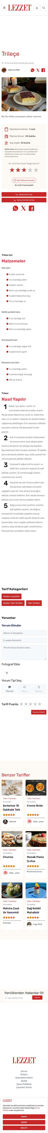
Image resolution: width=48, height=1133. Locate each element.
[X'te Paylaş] (38, 70)
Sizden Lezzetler (11, 596)
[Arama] (43, 7)
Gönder (37, 997)
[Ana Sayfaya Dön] (24, 1060)
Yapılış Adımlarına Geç (25, 200)
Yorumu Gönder (39, 712)
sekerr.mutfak (13, 70)
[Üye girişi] (37, 7)
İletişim (24, 1074)
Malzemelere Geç (25, 194)
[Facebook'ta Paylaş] (43, 70)
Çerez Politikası (24, 1084)
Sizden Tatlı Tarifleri (13, 603)
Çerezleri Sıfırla (24, 1087)
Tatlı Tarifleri (34, 603)
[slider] (24, 170)
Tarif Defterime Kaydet (25, 180)
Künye (24, 1071)
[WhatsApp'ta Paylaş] (32, 70)
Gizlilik (24, 1081)
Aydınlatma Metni (24, 1077)
